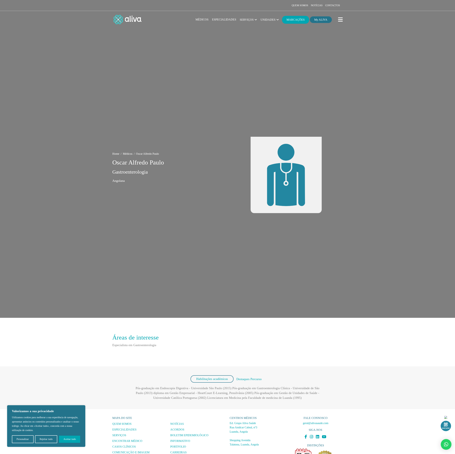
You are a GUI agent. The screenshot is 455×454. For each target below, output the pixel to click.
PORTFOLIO (178, 446)
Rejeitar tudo (46, 439)
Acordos (177, 429)
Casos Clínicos (124, 446)
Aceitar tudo (69, 439)
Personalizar (23, 439)
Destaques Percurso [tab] (249, 379)
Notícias (317, 5)
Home (115, 153)
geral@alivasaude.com (315, 423)
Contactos (332, 5)
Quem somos (300, 5)
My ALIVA (320, 19)
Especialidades (224, 19)
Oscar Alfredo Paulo (147, 153)
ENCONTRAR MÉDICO (127, 440)
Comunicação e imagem (130, 452)
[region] (46, 426)
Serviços (247, 19)
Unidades (268, 19)
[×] (446, 444)
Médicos (202, 19)
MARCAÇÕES (296, 19)
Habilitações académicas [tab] (212, 379)
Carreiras (178, 452)
